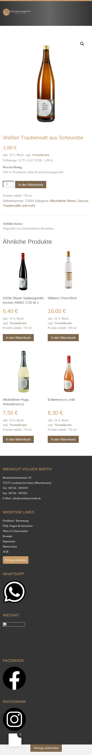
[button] (82, 44)
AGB (6, 551)
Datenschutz (10, 546)
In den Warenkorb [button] (18, 337)
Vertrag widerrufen (15, 560)
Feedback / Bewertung (16, 520)
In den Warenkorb (30, 184)
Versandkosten (40, 155)
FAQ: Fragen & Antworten (18, 525)
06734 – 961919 (18, 488)
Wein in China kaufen (15, 531)
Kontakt (7, 536)
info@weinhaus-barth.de (26, 498)
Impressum (9, 541)
